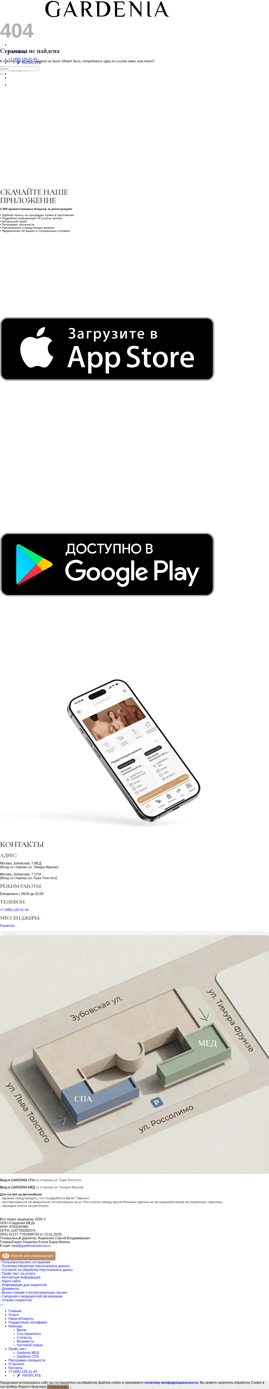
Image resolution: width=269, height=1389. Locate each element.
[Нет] (70, 1387)
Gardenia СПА (28, 1356)
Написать (7, 925)
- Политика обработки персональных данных (35, 1266)
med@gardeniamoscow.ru (30, 1245)
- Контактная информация (20, 1277)
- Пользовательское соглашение (25, 1262)
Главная (14, 1311)
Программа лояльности (26, 1360)
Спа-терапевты (29, 1334)
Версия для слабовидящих (31, 1256)
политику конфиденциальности (171, 1382)
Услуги (13, 1315)
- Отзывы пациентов (16, 1300)
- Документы (9, 1288)
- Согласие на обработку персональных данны (36, 1269)
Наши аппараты (21, 1318)
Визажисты (25, 1341)
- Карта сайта (10, 1281)
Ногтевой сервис (30, 1345)
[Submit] (1, 74)
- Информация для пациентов (23, 1285)
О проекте (16, 1364)
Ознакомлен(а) (57, 1386)
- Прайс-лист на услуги (17, 1273)
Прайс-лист (17, 1349)
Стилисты (24, 1337)
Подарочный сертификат (27, 1322)
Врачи (21, 1330)
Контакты (15, 1368)
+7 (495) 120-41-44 (22, 59)
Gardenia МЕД (28, 1352)
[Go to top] (1, 1305)
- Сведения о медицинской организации (31, 1296)
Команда (15, 1326)
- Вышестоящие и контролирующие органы (33, 1292)
